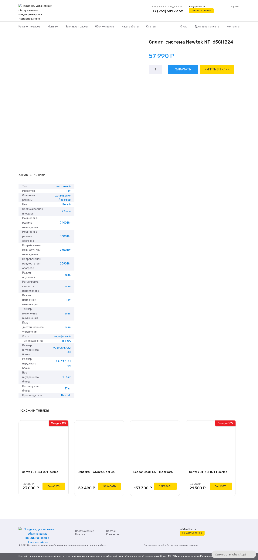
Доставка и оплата (207, 26)
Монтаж (53, 26)
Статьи (151, 26)
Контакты (233, 26)
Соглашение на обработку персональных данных (171, 545)
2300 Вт (65, 250)
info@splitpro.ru (197, 6)
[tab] (32, 175)
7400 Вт (65, 222)
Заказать (183, 69)
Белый (67, 204)
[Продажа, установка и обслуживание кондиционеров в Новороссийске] (37, 12)
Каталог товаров (29, 26)
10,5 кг (67, 377)
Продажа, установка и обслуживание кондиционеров (56, 545)
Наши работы (130, 26)
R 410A (66, 340)
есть (68, 275)
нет (68, 191)
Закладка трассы (77, 26)
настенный (63, 186)
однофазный (62, 336)
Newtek (66, 395)
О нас (183, 26)
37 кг (67, 388)
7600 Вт (65, 236)
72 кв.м (66, 211)
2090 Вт (65, 263)
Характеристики (32, 175)
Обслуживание (104, 26)
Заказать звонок (201, 10)
